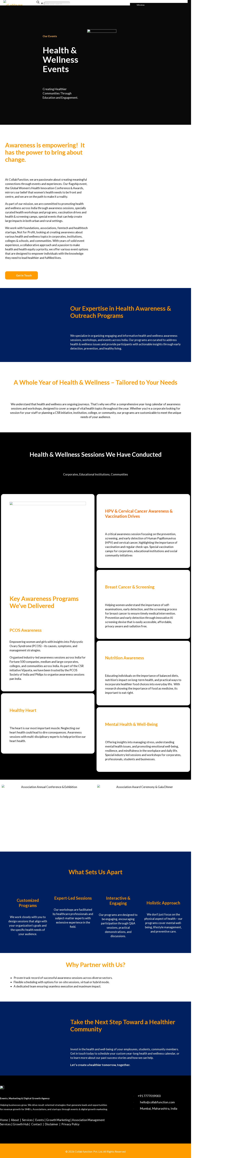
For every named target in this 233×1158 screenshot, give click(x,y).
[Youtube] (143, 1123)
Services (27, 1120)
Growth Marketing (58, 1120)
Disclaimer (51, 1124)
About (15, 1120)
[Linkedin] (133, 1123)
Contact (36, 1124)
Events (39, 1120)
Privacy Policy (70, 1124)
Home (4, 1120)
